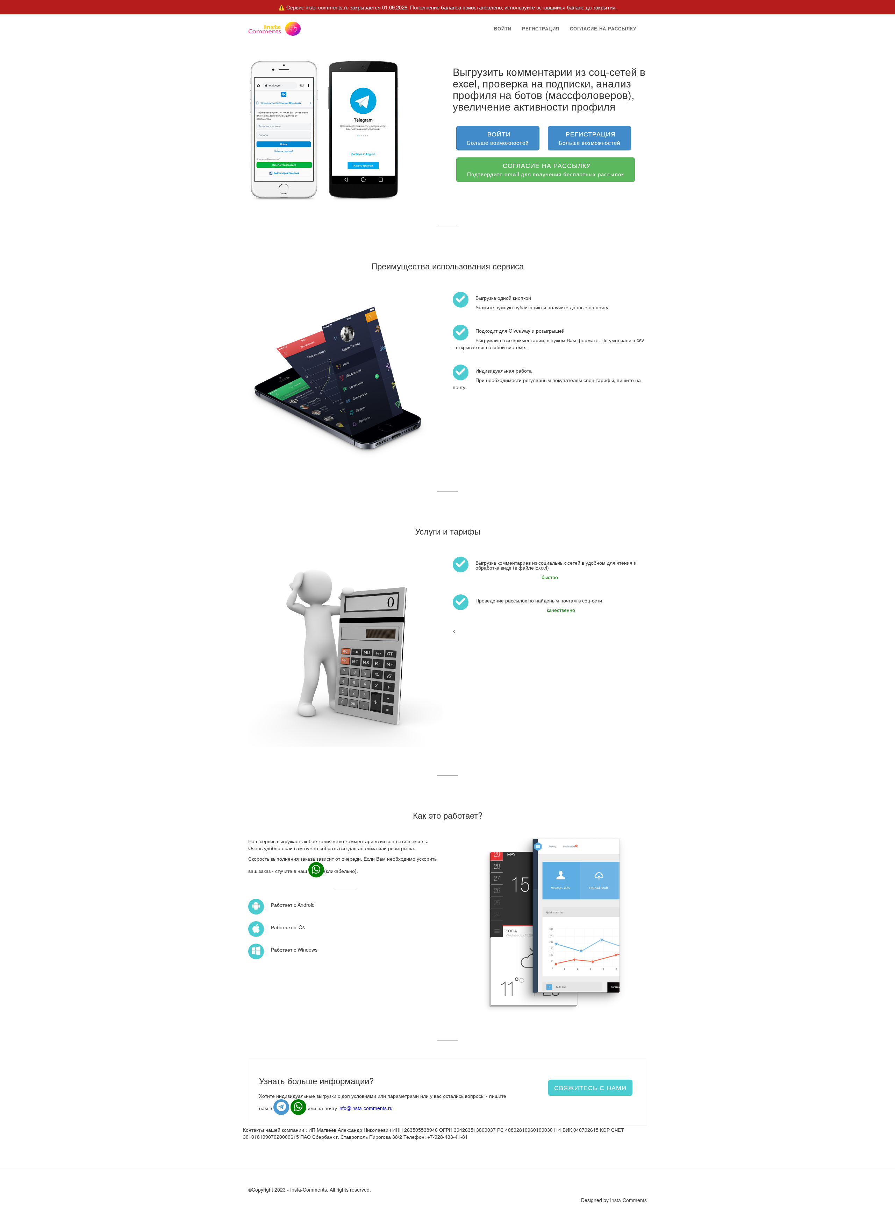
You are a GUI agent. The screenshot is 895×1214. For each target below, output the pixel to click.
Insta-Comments (628, 1200)
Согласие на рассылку (603, 28)
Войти (502, 28)
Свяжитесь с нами (590, 1087)
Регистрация (540, 28)
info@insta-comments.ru (365, 1107)
